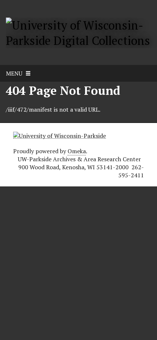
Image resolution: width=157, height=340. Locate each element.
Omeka (77, 151)
